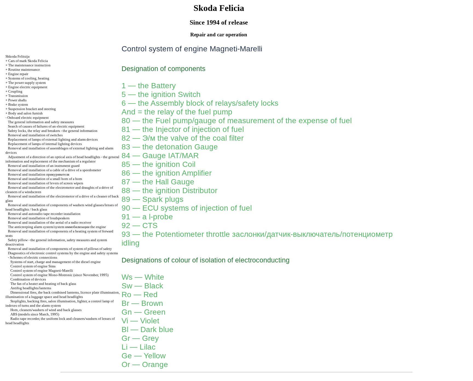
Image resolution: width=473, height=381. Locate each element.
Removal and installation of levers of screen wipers (45, 183)
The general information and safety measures (41, 122)
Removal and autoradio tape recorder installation (44, 214)
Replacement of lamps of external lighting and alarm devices (53, 139)
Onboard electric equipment (28, 118)
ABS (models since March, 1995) (34, 314)
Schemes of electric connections (33, 257)
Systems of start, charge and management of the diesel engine (55, 262)
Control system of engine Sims (33, 266)
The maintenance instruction (29, 65)
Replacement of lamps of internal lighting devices (45, 144)
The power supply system (27, 83)
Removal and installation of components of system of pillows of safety (60, 249)
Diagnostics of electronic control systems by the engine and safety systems (63, 253)
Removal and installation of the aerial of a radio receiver (49, 222)
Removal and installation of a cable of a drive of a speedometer (54, 170)
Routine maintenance (24, 69)
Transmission (18, 96)
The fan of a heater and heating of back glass (43, 284)
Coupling (15, 91)
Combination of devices (28, 279)
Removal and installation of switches (35, 135)
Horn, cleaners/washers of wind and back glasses (46, 310)
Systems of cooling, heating (28, 78)
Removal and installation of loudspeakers (39, 218)
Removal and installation (38, 174)
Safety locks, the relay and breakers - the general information (52, 131)
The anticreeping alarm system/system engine (57, 227)
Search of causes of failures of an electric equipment (46, 126)
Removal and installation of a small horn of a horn (45, 179)
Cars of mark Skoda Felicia (28, 61)
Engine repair (18, 74)
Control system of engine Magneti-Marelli (41, 270)
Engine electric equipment (27, 87)
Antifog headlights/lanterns (30, 288)
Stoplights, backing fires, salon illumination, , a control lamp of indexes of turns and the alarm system (59, 303)
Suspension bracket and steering (32, 109)
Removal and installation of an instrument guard (44, 166)
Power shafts (17, 100)
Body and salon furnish (25, 113)
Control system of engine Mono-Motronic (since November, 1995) (59, 275)
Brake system (18, 104)
